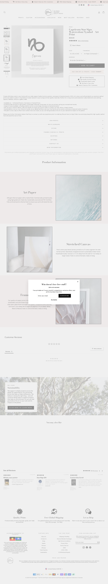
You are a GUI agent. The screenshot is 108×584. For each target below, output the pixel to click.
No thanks (54, 300)
